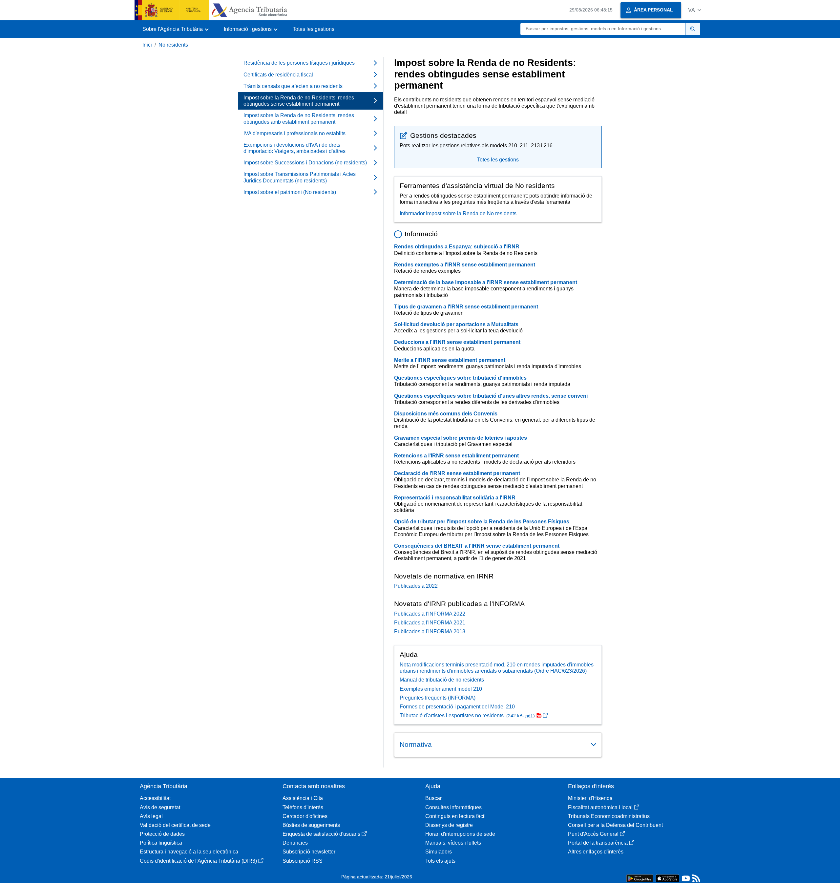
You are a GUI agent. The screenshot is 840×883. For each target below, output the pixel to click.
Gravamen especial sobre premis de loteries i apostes (460, 438)
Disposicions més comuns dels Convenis (445, 413)
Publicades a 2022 (416, 586)
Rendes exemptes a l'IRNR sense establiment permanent (464, 264)
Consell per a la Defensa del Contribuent (615, 825)
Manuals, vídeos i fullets (453, 843)
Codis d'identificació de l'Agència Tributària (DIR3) (198, 861)
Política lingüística (161, 843)
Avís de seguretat (160, 807)
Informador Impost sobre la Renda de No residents (458, 213)
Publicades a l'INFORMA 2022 (429, 614)
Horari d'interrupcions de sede (460, 834)
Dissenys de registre (449, 825)
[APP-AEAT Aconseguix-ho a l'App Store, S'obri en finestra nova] (667, 878)
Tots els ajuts (440, 861)
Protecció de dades (162, 834)
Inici (147, 45)
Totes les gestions (313, 29)
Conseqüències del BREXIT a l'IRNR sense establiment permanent (476, 546)
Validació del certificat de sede (175, 825)
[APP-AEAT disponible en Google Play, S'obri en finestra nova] (639, 878)
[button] (694, 10)
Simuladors (438, 851)
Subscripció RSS (303, 861)
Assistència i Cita (303, 798)
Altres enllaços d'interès (595, 851)
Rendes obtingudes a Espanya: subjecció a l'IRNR (456, 246)
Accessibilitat (155, 798)
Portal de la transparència (598, 843)
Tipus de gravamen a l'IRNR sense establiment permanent (466, 306)
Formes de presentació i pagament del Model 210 (457, 706)
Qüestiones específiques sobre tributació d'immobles (460, 378)
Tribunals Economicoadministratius (609, 816)
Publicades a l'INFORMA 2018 (429, 631)
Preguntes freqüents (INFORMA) (437, 698)
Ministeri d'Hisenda (590, 798)
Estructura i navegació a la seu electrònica (189, 851)
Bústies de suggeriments (311, 825)
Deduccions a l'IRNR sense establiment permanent (457, 342)
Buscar (433, 798)
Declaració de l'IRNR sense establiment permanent (457, 473)
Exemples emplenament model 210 (441, 689)
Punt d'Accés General (593, 834)
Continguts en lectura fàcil (455, 816)
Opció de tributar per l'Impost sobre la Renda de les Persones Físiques (481, 521)
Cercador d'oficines (305, 816)
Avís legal (151, 816)
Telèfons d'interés (303, 807)
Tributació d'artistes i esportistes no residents (467, 715)
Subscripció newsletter (309, 851)
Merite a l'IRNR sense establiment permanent (449, 360)
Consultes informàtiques (453, 807)
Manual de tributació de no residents (442, 680)
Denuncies (295, 843)
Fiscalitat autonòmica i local (600, 807)
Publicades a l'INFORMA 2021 (429, 622)
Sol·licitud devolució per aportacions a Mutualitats (456, 324)
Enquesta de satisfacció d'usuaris (321, 834)
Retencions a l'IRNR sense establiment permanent (456, 455)
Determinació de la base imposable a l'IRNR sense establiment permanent (485, 282)
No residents (173, 45)
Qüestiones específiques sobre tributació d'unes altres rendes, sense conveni (491, 396)
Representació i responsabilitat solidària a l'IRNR (454, 497)
